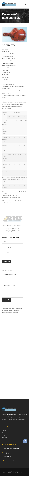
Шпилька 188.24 (6, 77)
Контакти (4, 437)
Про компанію (5, 433)
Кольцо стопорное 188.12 (8, 58)
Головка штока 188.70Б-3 (8, 56)
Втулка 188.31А (5, 51)
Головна (4, 430)
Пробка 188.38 (5, 75)
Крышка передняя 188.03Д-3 (9, 65)
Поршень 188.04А (6, 72)
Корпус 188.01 (5, 68)
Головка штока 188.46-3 (8, 53)
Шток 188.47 (5, 79)
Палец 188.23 (5, 70)
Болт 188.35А (5, 49)
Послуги (4, 435)
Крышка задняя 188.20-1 (8, 63)
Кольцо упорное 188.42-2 (8, 60)
